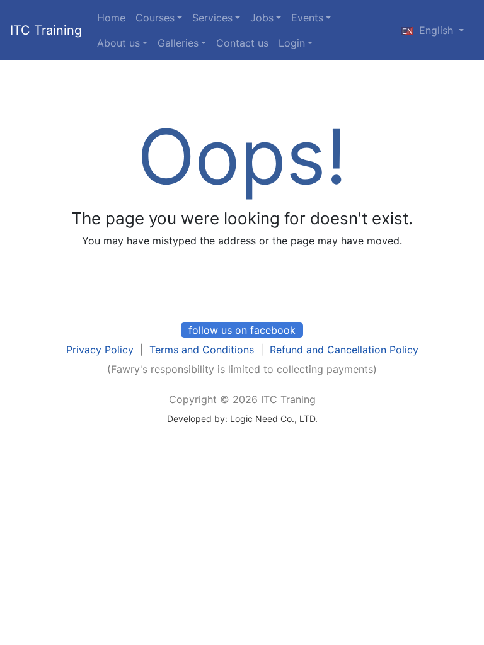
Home (111, 17)
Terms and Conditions (201, 349)
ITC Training (46, 30)
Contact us (242, 43)
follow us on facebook (242, 330)
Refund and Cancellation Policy (344, 349)
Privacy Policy (100, 349)
